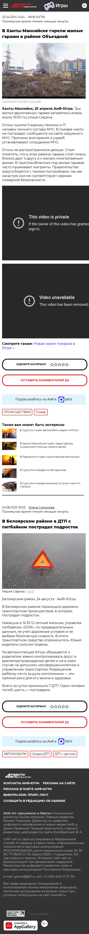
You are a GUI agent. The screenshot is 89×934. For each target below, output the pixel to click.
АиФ (30, 591)
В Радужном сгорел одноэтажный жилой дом (49, 456)
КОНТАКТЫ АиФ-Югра (21, 783)
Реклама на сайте (59, 783)
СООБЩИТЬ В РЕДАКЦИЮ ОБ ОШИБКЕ (34, 801)
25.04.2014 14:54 (13, 17)
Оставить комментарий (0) (45, 380)
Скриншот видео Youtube (21, 101)
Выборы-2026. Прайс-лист (25, 795)
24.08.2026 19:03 (13, 507)
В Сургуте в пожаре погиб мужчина (43, 470)
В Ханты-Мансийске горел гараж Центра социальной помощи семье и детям (46, 445)
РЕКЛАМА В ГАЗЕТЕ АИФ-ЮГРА (27, 789)
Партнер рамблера (39, 914)
